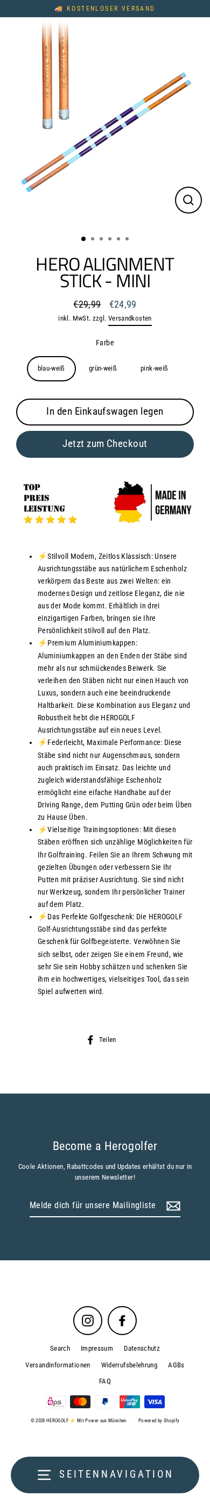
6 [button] (128, 240)
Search (60, 1348)
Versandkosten (130, 318)
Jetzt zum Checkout (105, 443)
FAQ (105, 1381)
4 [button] (111, 240)
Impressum (97, 1348)
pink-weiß (154, 368)
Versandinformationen (57, 1365)
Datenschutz (142, 1348)
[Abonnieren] (171, 1206)
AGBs (176, 1365)
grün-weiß (103, 368)
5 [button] (119, 240)
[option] (105, 122)
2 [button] (93, 240)
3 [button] (102, 240)
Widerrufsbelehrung (129, 1365)
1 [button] (84, 239)
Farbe (105, 342)
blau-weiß (51, 368)
